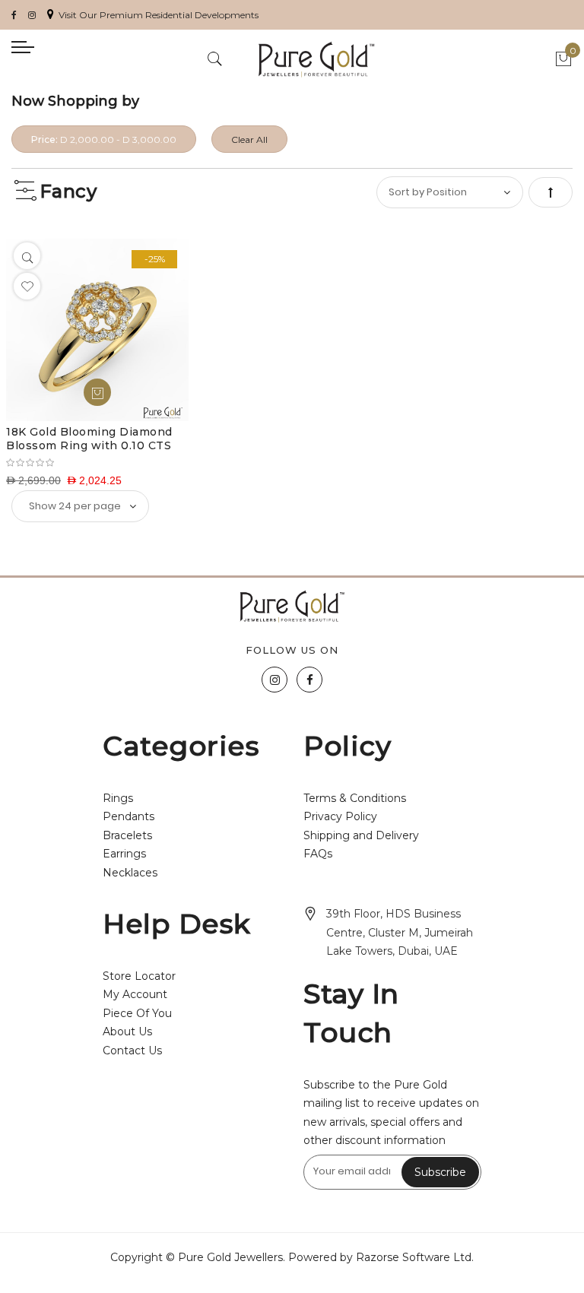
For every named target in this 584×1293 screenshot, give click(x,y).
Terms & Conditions (354, 798)
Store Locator (139, 976)
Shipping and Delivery (361, 835)
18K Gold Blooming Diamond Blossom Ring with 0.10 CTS (89, 438)
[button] (27, 286)
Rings (118, 798)
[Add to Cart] (97, 392)
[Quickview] (27, 255)
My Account (135, 994)
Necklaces (130, 872)
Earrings (124, 853)
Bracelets (127, 835)
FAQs (317, 853)
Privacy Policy (340, 816)
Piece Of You (137, 1013)
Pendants (128, 816)
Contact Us (132, 1050)
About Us (127, 1031)
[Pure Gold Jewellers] (316, 59)
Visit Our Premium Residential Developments (159, 15)
